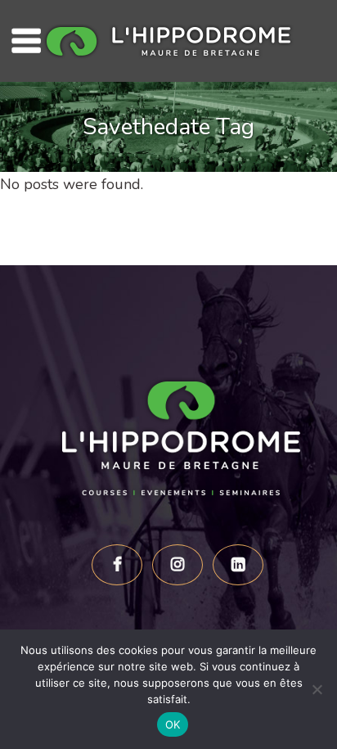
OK (173, 724)
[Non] (316, 689)
